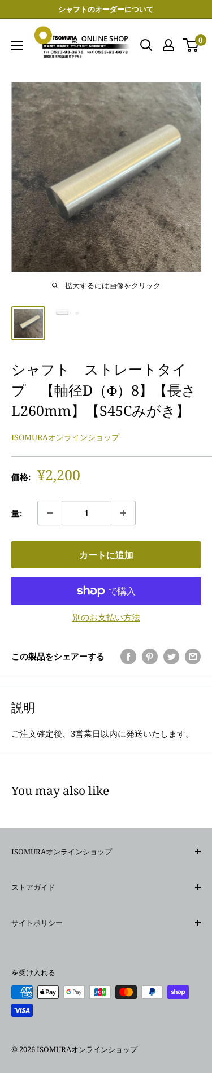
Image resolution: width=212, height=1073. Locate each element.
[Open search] (146, 45)
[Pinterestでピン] (150, 656)
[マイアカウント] (168, 45)
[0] (191, 45)
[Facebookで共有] (128, 656)
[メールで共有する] (193, 656)
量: (16, 513)
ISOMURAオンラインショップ (65, 437)
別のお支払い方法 (106, 617)
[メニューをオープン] (17, 45)
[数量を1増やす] (123, 513)
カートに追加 (106, 555)
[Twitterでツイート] (171, 656)
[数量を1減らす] (50, 513)
